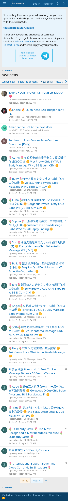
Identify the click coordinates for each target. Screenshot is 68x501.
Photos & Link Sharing (27, 147)
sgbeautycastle (15, 168)
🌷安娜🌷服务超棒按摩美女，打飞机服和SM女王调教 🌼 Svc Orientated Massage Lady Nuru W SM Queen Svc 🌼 (36, 331)
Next (35, 480)
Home (59, 494)
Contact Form (11, 44)
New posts (47, 81)
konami (12, 147)
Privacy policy (40, 494)
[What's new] (57, 4)
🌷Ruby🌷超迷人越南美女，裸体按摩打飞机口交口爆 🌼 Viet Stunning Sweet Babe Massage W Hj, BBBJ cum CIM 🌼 (36, 182)
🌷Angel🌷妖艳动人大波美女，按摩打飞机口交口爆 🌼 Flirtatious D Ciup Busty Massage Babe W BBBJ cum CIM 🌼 (37, 310)
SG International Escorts (35, 168)
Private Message (24, 41)
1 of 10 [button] (25, 480)
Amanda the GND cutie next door (30, 127)
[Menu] (4, 3)
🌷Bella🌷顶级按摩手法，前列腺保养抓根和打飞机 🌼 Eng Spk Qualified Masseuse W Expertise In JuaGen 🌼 (36, 267)
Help (51, 494)
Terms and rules (23, 494)
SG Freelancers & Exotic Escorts (36, 99)
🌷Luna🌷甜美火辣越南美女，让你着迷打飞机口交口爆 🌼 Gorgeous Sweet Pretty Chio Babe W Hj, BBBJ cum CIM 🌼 (36, 204)
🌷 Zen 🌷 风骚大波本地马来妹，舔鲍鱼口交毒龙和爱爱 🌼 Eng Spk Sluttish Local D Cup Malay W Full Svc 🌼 (37, 411)
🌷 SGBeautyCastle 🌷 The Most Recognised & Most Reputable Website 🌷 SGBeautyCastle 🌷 (36, 433)
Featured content (27, 81)
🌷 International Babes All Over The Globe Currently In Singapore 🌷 (32, 465)
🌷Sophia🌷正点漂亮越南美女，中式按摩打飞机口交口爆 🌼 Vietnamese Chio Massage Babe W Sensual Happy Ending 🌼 (38, 225)
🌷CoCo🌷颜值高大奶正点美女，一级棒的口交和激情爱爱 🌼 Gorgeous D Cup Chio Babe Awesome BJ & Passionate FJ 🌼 (37, 390)
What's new (8, 81)
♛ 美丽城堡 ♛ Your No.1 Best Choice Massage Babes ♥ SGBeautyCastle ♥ (32, 371)
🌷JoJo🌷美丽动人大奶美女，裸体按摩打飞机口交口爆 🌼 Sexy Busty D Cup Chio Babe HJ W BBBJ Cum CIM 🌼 (37, 288)
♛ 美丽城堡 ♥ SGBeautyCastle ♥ (29, 450)
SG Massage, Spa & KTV (35, 274)
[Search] (64, 4)
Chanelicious (14, 116)
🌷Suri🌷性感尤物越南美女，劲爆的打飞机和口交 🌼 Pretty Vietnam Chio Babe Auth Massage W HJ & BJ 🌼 (37, 246)
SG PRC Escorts (31, 397)
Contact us (7, 494)
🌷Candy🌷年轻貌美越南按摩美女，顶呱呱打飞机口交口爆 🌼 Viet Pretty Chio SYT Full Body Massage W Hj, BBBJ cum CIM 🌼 (37, 161)
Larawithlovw (15, 99)
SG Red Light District (33, 453)
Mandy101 (13, 130)
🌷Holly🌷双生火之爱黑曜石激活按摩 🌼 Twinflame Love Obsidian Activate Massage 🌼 (37, 352)
